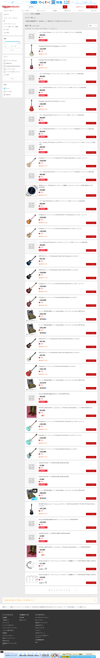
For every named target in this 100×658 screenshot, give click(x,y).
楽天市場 (22, 617)
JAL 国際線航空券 (39, 639)
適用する (12, 50)
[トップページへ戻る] (10, 7)
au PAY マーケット (40, 633)
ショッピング (42, 10)
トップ (26, 13)
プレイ (82, 10)
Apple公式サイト (39, 625)
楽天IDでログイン (80, 7)
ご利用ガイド (5, 620)
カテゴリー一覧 (7, 10)
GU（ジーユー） (39, 620)
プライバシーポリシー (7, 635)
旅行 (56, 10)
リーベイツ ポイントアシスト (9, 627)
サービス (68, 10)
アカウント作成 (91, 7)
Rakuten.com (5, 640)
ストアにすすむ (91, 40)
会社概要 (4, 617)
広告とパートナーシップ (8, 638)
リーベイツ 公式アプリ (8, 625)
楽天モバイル (23, 620)
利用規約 (4, 633)
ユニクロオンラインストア (41, 617)
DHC (36, 642)
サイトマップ (5, 622)
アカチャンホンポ (39, 627)
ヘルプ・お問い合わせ (7, 630)
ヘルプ (94, 10)
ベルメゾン (38, 630)
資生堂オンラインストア (41, 622)
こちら (76, 607)
